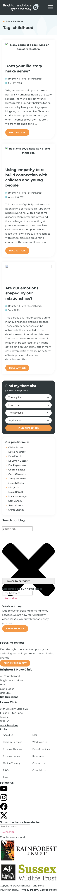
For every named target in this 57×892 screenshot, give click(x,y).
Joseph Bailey (16, 483)
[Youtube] (4, 788)
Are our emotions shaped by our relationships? (21, 293)
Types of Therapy (12, 749)
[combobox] (17, 529)
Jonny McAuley (17, 478)
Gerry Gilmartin (17, 474)
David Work (15, 456)
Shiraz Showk (16, 509)
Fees (5, 777)
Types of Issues (11, 756)
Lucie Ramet (15, 491)
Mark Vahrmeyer (17, 496)
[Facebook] (4, 806)
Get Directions (9, 697)
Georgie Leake (16, 469)
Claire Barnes (16, 447)
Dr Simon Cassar (18, 460)
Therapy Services (12, 741)
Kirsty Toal (14, 487)
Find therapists (28, 428)
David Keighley (16, 451)
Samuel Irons (16, 505)
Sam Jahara (15, 500)
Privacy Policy (29, 889)
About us (8, 734)
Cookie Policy (48, 889)
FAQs (6, 770)
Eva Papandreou (17, 465)
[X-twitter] (4, 815)
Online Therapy (11, 763)
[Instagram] (4, 797)
